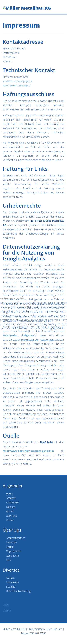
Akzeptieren (9, 335)
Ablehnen (28, 335)
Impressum (47, 340)
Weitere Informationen (25, 340)
